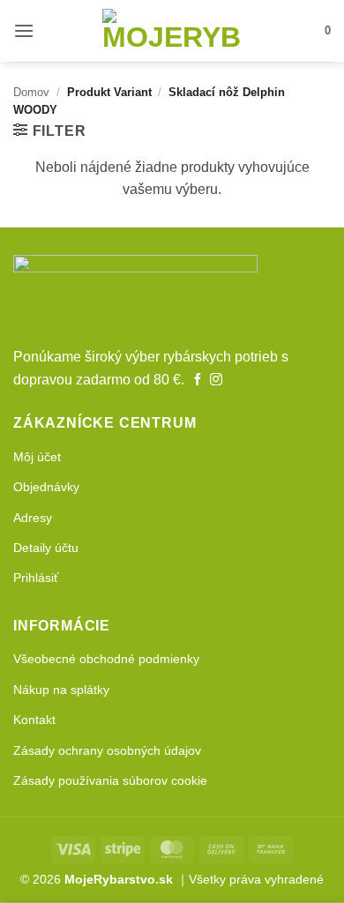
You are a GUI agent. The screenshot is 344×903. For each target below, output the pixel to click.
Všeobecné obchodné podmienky (106, 659)
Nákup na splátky (61, 690)
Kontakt (34, 720)
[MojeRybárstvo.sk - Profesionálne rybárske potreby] (172, 31)
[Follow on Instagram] (216, 380)
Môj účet (37, 457)
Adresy (32, 518)
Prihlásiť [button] (35, 578)
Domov (31, 92)
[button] (23, 30)
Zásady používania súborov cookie (110, 780)
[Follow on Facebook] (197, 380)
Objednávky (46, 487)
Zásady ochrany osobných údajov (107, 750)
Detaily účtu (46, 548)
